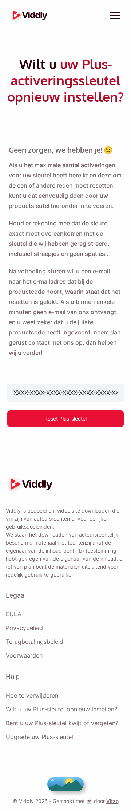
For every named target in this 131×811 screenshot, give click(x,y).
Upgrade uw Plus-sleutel (39, 736)
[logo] (28, 15)
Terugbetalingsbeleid (34, 641)
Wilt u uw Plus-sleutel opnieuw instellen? (61, 709)
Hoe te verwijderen (32, 695)
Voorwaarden (24, 655)
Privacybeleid (24, 627)
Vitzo (112, 801)
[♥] (65, 784)
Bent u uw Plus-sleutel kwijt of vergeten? (62, 723)
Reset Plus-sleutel (65, 418)
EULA (13, 614)
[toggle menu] (115, 15)
